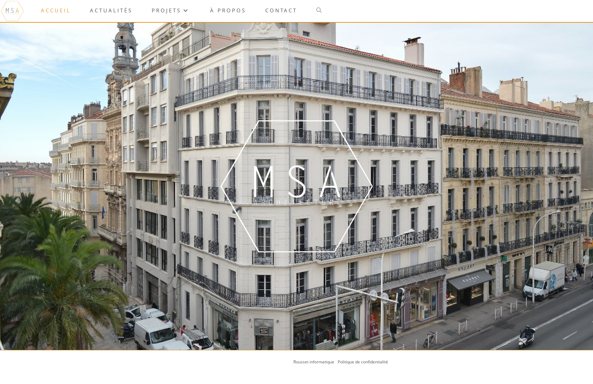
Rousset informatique (314, 362)
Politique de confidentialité (363, 362)
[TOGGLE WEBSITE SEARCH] (319, 10)
